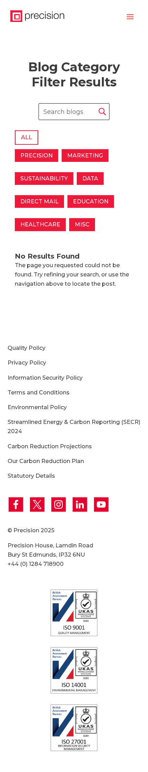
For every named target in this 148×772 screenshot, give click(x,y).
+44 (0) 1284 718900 (36, 564)
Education (90, 201)
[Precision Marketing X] (39, 511)
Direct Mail (39, 201)
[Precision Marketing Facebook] (18, 511)
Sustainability (44, 178)
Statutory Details (31, 476)
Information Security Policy (45, 378)
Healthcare (40, 224)
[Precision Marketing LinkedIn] (82, 511)
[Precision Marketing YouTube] (102, 511)
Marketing (85, 155)
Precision (36, 155)
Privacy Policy (27, 362)
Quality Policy (26, 348)
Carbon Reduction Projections (50, 446)
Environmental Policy (37, 407)
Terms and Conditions (39, 392)
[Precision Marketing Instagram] (60, 511)
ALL (26, 137)
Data (90, 178)
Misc (82, 224)
